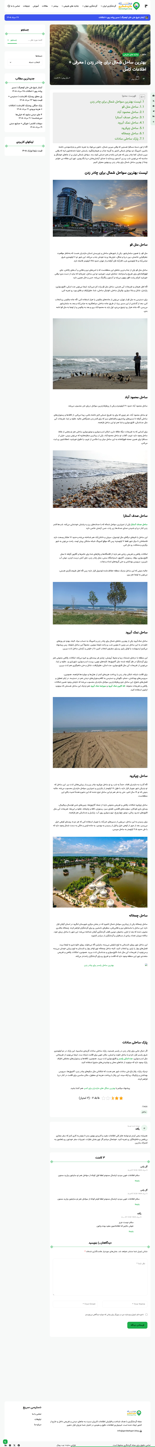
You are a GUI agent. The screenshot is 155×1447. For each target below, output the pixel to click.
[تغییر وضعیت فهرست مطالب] (140, 96)
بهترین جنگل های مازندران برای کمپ (99, 1088)
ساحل (144, 1112)
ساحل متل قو (130, 107)
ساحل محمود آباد (127, 112)
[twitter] (14, 1445)
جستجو (14, 40)
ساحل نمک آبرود (128, 122)
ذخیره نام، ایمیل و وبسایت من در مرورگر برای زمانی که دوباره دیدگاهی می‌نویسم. (114, 1314)
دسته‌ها (39, 56)
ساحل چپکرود (129, 128)
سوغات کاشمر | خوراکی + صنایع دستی (25, 123)
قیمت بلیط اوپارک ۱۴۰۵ (32, 150)
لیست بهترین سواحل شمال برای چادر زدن (115, 101)
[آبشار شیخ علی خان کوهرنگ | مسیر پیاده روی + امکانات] (146, 17)
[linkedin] (6, 1445)
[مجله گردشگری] (130, 6)
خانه (144, 54)
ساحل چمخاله (129, 133)
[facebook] (19, 1445)
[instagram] (10, 1445)
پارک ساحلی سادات (126, 138)
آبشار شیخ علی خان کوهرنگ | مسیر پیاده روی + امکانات (121, 17)
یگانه (137, 77)
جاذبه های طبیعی (130, 54)
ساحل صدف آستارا (126, 117)
